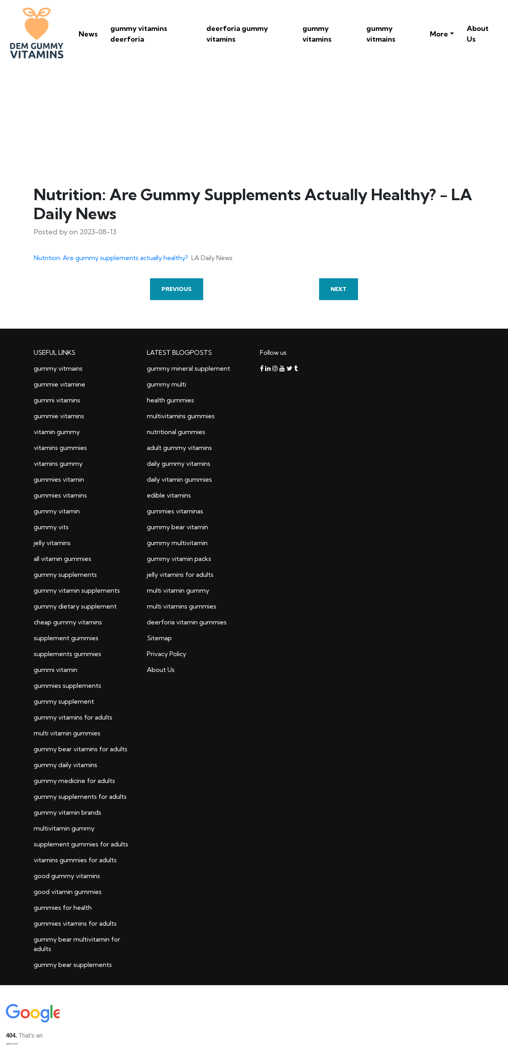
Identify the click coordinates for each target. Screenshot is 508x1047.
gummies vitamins (60, 495)
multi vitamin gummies (67, 733)
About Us (478, 34)
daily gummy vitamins (178, 463)
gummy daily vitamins (65, 765)
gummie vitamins (59, 416)
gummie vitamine (59, 384)
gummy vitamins (316, 34)
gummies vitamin (59, 479)
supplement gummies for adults (81, 844)
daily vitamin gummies (179, 479)
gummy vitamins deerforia (138, 34)
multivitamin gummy (64, 828)
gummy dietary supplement (75, 606)
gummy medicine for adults (74, 781)
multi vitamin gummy (178, 590)
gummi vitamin (55, 670)
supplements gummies (67, 654)
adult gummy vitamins (179, 448)
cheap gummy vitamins (68, 622)
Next (338, 289)
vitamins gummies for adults (75, 860)
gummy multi (166, 384)
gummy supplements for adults (80, 796)
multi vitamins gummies (181, 606)
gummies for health (63, 907)
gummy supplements (65, 574)
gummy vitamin (57, 511)
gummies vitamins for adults (75, 923)
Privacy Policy (166, 654)
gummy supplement (64, 701)
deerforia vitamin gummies (187, 622)
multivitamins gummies (181, 416)
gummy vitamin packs (179, 559)
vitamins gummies (60, 448)
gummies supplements (67, 685)
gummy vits (51, 527)
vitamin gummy (57, 432)
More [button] (439, 33)
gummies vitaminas (175, 511)
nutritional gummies (176, 432)
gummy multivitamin (177, 543)
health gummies (170, 400)
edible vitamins (169, 495)
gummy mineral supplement (188, 368)
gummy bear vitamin (177, 527)
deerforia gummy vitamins (237, 34)
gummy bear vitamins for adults (80, 749)
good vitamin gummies (68, 892)
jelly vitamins (52, 543)
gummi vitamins (57, 400)
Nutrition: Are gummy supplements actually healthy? (111, 258)
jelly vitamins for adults (180, 574)
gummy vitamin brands (67, 812)
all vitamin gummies (62, 559)
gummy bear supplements (73, 965)
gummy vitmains (380, 34)
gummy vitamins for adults (73, 717)
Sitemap (159, 638)
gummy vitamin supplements (77, 590)
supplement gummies (66, 638)
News (88, 33)
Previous (177, 289)
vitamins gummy (58, 463)
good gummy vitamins (67, 876)
